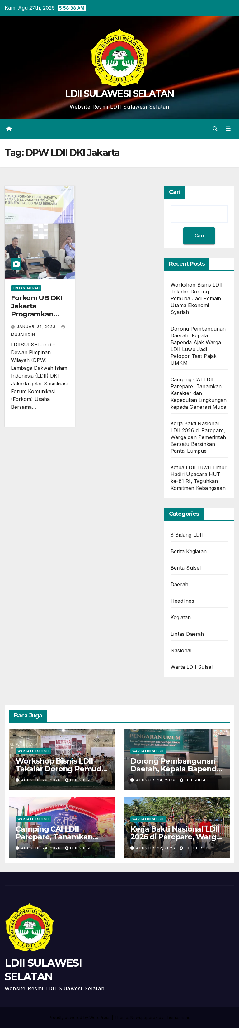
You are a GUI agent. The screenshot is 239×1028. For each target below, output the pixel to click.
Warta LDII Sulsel (192, 667)
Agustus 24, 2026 (156, 780)
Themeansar (177, 1017)
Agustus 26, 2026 (41, 780)
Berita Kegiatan (189, 551)
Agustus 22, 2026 (156, 848)
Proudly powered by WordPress (80, 1017)
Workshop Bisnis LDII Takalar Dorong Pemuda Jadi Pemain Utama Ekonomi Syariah (197, 298)
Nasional (181, 650)
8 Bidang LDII (187, 535)
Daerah (179, 584)
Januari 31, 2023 (37, 326)
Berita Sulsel (186, 568)
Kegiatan (181, 617)
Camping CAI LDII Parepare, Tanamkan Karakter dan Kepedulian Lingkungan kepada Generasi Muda (199, 393)
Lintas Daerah (26, 288)
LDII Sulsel (82, 780)
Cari (175, 192)
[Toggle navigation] (228, 128)
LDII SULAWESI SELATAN (119, 93)
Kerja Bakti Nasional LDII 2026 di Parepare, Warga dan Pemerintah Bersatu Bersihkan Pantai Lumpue (198, 437)
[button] (215, 129)
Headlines (182, 601)
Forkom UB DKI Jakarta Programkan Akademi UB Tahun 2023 (36, 314)
